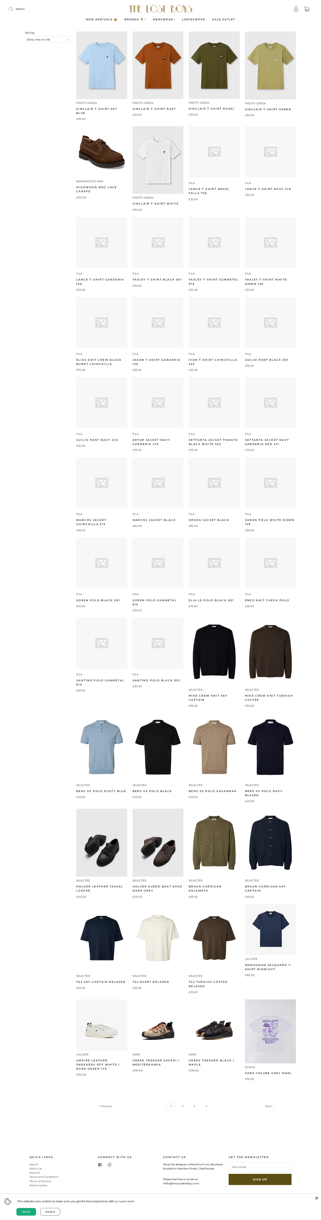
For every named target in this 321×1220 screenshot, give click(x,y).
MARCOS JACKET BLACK (154, 520)
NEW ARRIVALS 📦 (101, 19)
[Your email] (260, 1167)
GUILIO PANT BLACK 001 (267, 359)
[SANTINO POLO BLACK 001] (158, 643)
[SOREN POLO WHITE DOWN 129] (270, 483)
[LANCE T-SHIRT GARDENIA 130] (101, 242)
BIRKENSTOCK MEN (89, 181)
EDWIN (250, 1067)
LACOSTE (251, 959)
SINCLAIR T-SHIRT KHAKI (212, 108)
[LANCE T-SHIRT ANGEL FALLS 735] (214, 151)
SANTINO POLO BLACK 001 (157, 680)
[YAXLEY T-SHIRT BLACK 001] (158, 242)
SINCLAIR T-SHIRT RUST (154, 108)
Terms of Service (40, 1181)
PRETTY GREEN (86, 103)
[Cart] (306, 9)
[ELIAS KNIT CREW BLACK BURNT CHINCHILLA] (101, 322)
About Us (35, 1168)
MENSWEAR (163, 19)
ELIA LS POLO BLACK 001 (211, 600)
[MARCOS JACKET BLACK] (158, 483)
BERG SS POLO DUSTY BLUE (101, 791)
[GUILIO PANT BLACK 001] (270, 322)
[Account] (296, 9)
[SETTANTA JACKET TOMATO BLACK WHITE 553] (214, 402)
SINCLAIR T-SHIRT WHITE (156, 203)
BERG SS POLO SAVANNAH (213, 791)
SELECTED (196, 689)
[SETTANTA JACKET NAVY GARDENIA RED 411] (270, 402)
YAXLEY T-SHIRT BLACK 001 (157, 279)
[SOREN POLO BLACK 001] (101, 563)
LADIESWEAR (193, 19)
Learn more (126, 1201)
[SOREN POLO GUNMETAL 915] (158, 563)
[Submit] (13, 9)
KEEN (136, 1054)
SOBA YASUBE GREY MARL (268, 1073)
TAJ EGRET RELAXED (151, 981)
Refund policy (38, 1185)
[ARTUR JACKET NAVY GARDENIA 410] (158, 402)
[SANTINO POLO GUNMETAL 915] (101, 643)
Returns (34, 1172)
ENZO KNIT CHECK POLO (267, 600)
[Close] (316, 1198)
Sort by (30, 33)
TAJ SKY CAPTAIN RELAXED (101, 981)
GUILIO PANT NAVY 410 (97, 440)
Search (20, 9)
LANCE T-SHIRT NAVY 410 (268, 189)
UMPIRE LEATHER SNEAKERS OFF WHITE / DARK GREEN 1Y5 (98, 1064)
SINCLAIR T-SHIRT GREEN (268, 109)
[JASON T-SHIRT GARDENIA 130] (158, 322)
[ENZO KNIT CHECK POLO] (270, 563)
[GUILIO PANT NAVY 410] (101, 402)
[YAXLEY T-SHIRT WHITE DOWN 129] (270, 242)
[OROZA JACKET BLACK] (214, 483)
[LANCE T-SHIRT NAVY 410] (270, 151)
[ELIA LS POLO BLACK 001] (214, 563)
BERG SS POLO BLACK (152, 791)
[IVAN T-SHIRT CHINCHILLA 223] (214, 322)
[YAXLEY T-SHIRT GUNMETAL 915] (214, 242)
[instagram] (109, 1165)
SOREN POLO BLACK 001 (98, 600)
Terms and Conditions (43, 1176)
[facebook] (100, 1165)
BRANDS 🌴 (134, 19)
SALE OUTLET (223, 19)
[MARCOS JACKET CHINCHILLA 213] (101, 483)
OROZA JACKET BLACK (209, 520)
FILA (192, 183)
